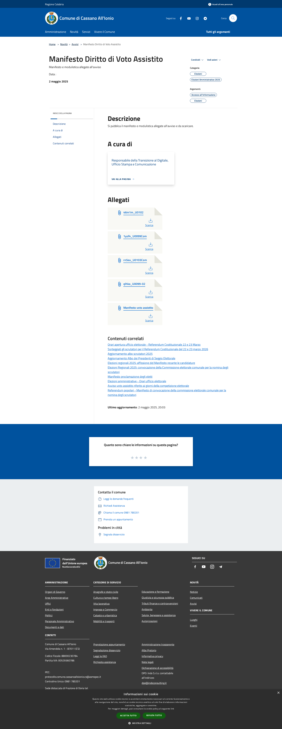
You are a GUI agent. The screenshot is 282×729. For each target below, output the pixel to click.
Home (52, 44)
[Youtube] (187, 18)
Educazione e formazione (155, 592)
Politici (49, 615)
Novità (64, 44)
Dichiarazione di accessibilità (157, 668)
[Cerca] (233, 18)
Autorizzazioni (149, 621)
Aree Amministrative (56, 598)
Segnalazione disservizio (106, 650)
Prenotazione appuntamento (109, 644)
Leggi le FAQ (100, 656)
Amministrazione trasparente (158, 644)
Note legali (148, 662)
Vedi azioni (212, 60)
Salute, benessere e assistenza (159, 615)
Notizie (194, 592)
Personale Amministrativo (59, 621)
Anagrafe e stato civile (105, 592)
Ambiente (147, 609)
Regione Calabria (54, 4)
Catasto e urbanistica (105, 615)
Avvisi (75, 44)
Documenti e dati (54, 627)
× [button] (278, 693)
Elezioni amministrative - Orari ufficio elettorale (137, 381)
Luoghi (193, 620)
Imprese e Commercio (105, 609)
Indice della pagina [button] (62, 113)
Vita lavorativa (101, 604)
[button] (141, 723)
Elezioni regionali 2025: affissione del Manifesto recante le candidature (151, 363)
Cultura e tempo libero (105, 598)
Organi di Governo (55, 592)
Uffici (48, 604)
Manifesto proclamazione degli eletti (130, 376)
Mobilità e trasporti (104, 621)
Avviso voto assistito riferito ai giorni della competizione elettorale (148, 386)
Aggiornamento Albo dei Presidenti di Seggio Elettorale (141, 358)
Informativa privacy (152, 656)
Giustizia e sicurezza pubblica (158, 598)
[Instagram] (196, 18)
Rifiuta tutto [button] (154, 715)
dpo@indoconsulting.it (154, 683)
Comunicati (196, 598)
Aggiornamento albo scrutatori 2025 (130, 354)
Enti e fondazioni (54, 609)
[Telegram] (204, 18)
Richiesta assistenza (104, 662)
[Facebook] (179, 18)
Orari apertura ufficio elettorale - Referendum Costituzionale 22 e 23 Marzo (154, 344)
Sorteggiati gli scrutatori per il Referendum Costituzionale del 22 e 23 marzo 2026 (158, 349)
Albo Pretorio (149, 650)
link (172, 708)
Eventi (193, 626)
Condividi (196, 60)
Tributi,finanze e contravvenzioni (160, 603)
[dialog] (141, 709)
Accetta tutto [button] (128, 715)
